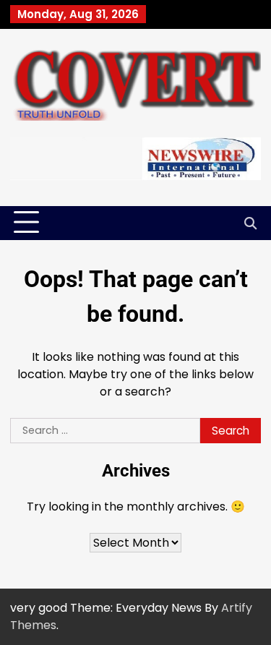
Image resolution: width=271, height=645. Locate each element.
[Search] (250, 223)
